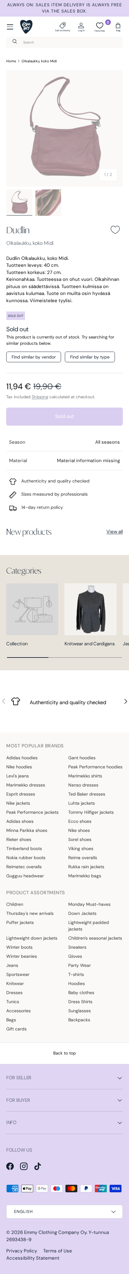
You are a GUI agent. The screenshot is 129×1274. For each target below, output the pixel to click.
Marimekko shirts (85, 776)
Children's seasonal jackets (95, 938)
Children (14, 904)
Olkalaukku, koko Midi (39, 61)
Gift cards (16, 1029)
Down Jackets (82, 913)
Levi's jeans (17, 776)
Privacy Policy (21, 1251)
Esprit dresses (20, 794)
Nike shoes (79, 830)
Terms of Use (57, 1251)
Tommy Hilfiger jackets (91, 812)
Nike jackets (18, 803)
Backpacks (79, 1020)
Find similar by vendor (34, 357)
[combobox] (64, 42)
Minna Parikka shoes (26, 830)
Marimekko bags (84, 876)
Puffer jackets (20, 922)
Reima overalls (82, 857)
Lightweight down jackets (31, 938)
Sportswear (17, 974)
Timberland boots (24, 848)
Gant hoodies (81, 758)
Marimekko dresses (25, 785)
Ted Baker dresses (86, 794)
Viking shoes (80, 848)
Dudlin (18, 230)
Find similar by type (90, 357)
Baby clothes (81, 992)
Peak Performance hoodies (95, 767)
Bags (11, 1020)
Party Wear (79, 965)
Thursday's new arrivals (30, 913)
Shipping (40, 397)
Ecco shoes (79, 821)
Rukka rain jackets (86, 866)
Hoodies (76, 983)
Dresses (14, 992)
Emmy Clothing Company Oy (55, 1232)
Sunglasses (79, 1011)
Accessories (18, 1011)
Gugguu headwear (25, 876)
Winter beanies (21, 956)
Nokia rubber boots (25, 857)
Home (11, 61)
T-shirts (76, 974)
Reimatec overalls (24, 866)
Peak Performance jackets (32, 812)
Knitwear (15, 983)
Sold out (64, 416)
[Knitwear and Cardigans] (90, 609)
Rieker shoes (18, 839)
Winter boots (19, 947)
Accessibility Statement (32, 1258)
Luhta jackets (81, 803)
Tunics (12, 1001)
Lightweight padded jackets (88, 926)
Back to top (64, 1053)
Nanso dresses (83, 785)
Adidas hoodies (22, 758)
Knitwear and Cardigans (89, 644)
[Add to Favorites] (115, 230)
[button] (118, 27)
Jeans (12, 965)
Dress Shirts (80, 1001)
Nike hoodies (19, 767)
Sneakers (77, 947)
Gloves (75, 956)
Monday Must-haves (89, 904)
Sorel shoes (79, 839)
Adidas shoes (20, 821)
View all (114, 532)
